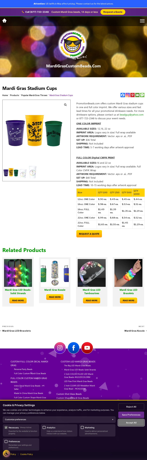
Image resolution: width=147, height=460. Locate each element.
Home (5, 95)
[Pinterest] (132, 95)
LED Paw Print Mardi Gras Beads (78, 381)
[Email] (137, 95)
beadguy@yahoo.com (132, 114)
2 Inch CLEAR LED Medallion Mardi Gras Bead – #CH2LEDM (79, 387)
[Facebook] (123, 95)
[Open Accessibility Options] (6, 453)
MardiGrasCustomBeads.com (73, 65)
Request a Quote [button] (112, 11)
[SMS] (142, 95)
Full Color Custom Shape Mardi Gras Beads (30, 399)
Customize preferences (59, 419)
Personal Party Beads (23, 369)
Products (14, 95)
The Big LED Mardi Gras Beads (77, 365)
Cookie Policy (26, 454)
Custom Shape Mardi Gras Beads (72, 397)
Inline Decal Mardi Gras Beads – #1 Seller (29, 387)
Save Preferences (131, 415)
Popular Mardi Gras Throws (34, 95)
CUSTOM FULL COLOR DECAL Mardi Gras (29, 363)
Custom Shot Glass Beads (69, 393)
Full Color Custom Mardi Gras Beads (30, 373)
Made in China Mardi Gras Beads (28, 393)
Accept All (131, 422)
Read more (18, 300)
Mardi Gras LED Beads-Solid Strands (80, 369)
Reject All (131, 407)
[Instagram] (127, 95)
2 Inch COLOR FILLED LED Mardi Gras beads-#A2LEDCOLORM (78, 375)
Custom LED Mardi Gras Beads (78, 361)
